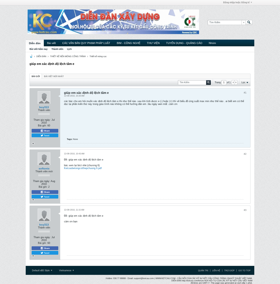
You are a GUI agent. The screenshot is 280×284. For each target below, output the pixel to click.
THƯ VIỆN (153, 43)
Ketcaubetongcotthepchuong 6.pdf (83, 168)
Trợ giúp (229, 270)
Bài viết (51, 43)
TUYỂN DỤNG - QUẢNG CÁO (184, 43)
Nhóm (212, 43)
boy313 (44, 107)
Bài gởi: (42, 125)
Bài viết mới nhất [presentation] (54, 76)
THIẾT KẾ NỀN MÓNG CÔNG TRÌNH (68, 56)
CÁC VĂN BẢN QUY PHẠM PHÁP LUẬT (86, 43)
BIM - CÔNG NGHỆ (128, 43)
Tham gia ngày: (42, 119)
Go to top (244, 270)
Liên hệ (216, 270)
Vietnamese (65, 270)
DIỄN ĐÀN (41, 56)
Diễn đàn (35, 43)
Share (46, 131)
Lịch (69, 49)
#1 (245, 92)
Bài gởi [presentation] (36, 76)
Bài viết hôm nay (39, 49)
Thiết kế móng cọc (98, 56)
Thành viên (57, 49)
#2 (245, 154)
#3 (245, 210)
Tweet (46, 135)
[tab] (36, 76)
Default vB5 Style (41, 270)
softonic (44, 168)
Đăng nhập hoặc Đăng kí (236, 2)
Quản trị (203, 270)
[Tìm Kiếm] (249, 22)
